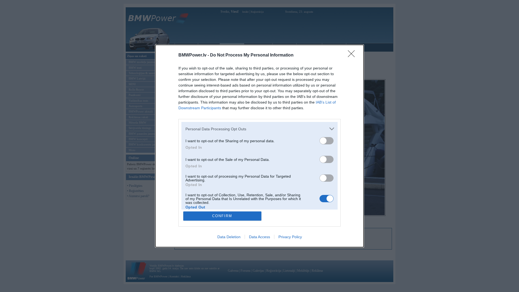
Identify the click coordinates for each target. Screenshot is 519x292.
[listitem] (259, 129)
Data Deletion (229, 237)
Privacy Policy (290, 237)
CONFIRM (222, 216)
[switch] (327, 140)
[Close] (353, 55)
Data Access (259, 237)
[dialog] (259, 146)
